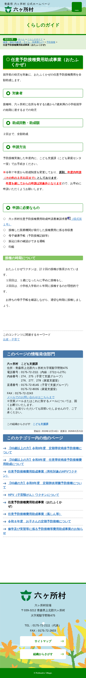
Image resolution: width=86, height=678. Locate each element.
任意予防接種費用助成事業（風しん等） (35, 514)
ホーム (21, 39)
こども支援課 (40, 424)
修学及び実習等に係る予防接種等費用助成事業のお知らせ (43, 531)
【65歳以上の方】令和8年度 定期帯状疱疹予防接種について (42, 450)
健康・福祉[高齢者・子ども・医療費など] (23, 42)
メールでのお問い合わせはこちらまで (31, 397)
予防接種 (50, 42)
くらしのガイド (35, 39)
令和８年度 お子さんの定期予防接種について (39, 521)
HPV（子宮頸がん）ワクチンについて (33, 494)
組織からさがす (43, 654)
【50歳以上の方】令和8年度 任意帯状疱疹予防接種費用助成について (42, 462)
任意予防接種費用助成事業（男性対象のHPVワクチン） (40, 473)
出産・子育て (11, 339)
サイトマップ (43, 641)
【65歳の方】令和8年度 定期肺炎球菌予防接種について (42, 485)
